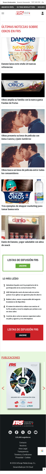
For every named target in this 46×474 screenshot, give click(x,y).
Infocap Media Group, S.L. (26, 463)
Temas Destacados (9, 2)
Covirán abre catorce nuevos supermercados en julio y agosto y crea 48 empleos (22, 317)
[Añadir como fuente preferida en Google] (42, 451)
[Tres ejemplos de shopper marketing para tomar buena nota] (23, 191)
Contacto (22, 442)
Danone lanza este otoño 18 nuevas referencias (18, 65)
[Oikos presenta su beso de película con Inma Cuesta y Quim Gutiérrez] (23, 121)
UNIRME (23, 265)
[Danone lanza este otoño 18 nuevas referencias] (23, 49)
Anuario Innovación (23, 2)
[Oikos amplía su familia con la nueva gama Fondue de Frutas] (23, 85)
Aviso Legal (23, 448)
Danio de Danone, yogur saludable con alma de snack (22, 243)
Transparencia (23, 451)
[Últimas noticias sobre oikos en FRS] (23, 13)
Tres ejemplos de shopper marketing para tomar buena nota (21, 207)
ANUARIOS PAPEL (7, 7)
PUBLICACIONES (10, 357)
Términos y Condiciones (23, 454)
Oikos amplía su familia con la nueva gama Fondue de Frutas (22, 101)
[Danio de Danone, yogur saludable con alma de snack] (23, 227)
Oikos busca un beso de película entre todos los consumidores (22, 171)
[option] (23, 385)
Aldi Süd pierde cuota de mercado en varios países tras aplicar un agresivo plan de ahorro (22, 293)
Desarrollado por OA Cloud (23, 467)
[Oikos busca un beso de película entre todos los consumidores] (23, 156)
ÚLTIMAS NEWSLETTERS (26, 7)
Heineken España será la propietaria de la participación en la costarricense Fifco (21, 286)
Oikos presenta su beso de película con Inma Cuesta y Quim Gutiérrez (20, 137)
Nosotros (23, 445)
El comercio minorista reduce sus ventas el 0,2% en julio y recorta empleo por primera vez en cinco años (23, 309)
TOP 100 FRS (35, 2)
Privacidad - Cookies (23, 457)
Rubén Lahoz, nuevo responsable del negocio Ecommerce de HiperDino (22, 300)
